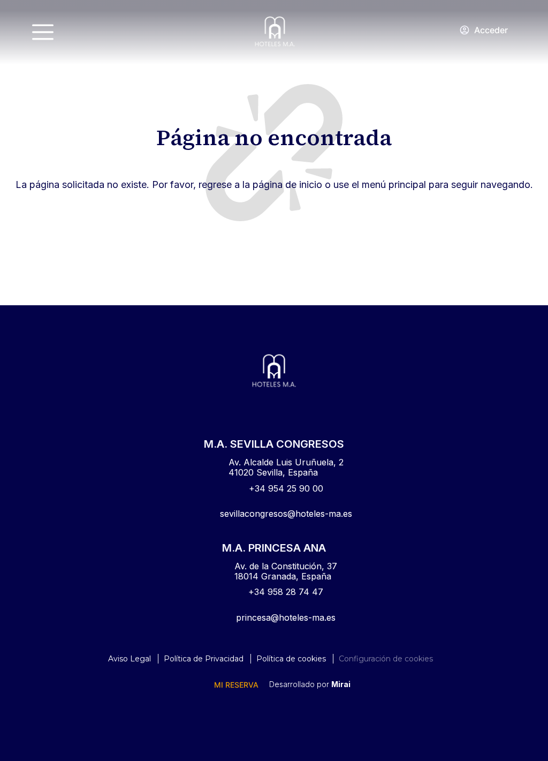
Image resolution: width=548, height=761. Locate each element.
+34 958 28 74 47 (285, 591)
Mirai (341, 684)
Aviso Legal (129, 659)
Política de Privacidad (203, 659)
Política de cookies (291, 659)
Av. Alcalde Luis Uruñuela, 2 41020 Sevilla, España (286, 467)
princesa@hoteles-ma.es (286, 617)
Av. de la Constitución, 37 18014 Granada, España (285, 571)
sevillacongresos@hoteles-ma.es (286, 513)
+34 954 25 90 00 (286, 488)
